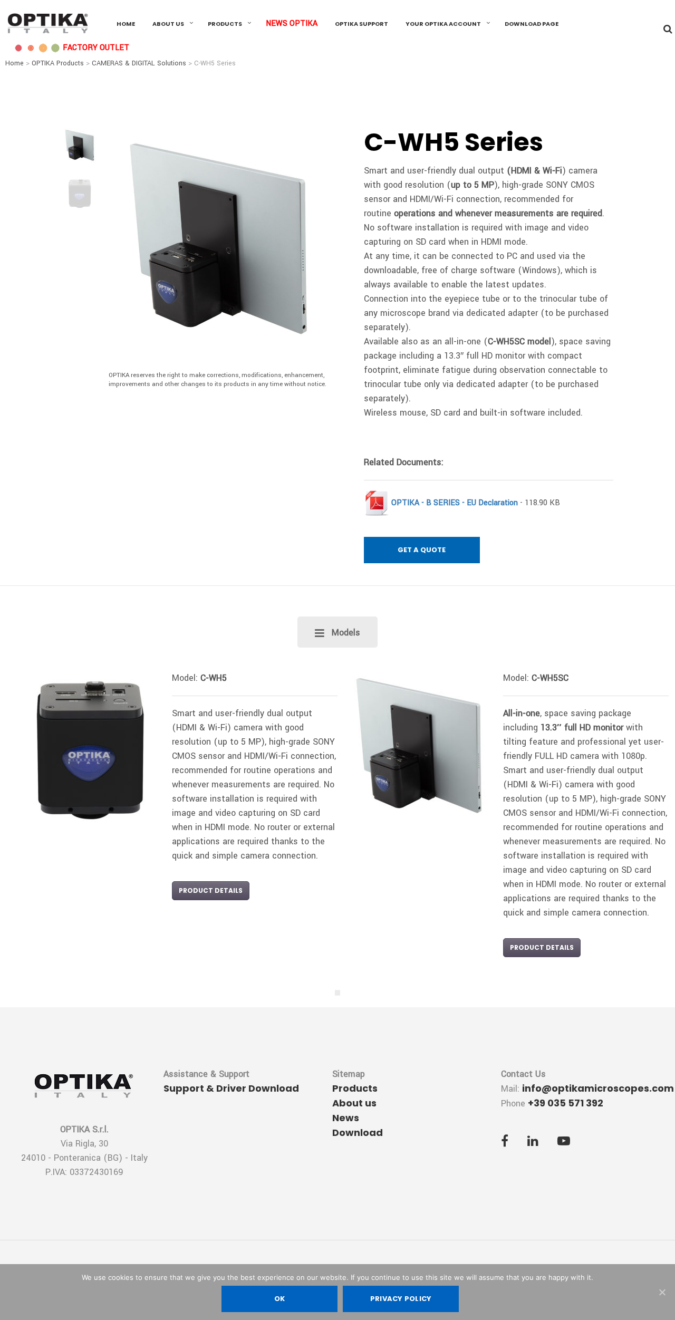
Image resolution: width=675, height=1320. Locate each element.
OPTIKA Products (58, 63)
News (345, 1117)
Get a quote (422, 550)
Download (357, 1132)
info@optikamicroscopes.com (598, 1088)
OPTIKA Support (361, 24)
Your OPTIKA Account (443, 24)
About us (168, 24)
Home (126, 24)
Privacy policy (401, 1299)
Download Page (531, 24)
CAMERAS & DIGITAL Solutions (139, 63)
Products (225, 24)
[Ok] (662, 1292)
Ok (279, 1299)
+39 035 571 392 (565, 1103)
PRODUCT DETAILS (211, 890)
